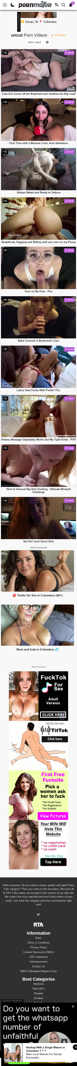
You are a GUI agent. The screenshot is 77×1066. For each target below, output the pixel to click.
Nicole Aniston (38, 1039)
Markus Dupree (38, 1029)
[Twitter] (38, 914)
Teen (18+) (38, 988)
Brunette (38, 1002)
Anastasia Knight (38, 1034)
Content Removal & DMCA (38, 952)
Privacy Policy (38, 947)
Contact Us (38, 966)
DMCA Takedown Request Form (38, 971)
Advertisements (39, 961)
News (38, 937)
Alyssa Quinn (38, 1020)
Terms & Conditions (38, 942)
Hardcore (38, 983)
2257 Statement (38, 956)
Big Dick (38, 1007)
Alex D (38, 1025)
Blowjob (38, 993)
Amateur (38, 998)
